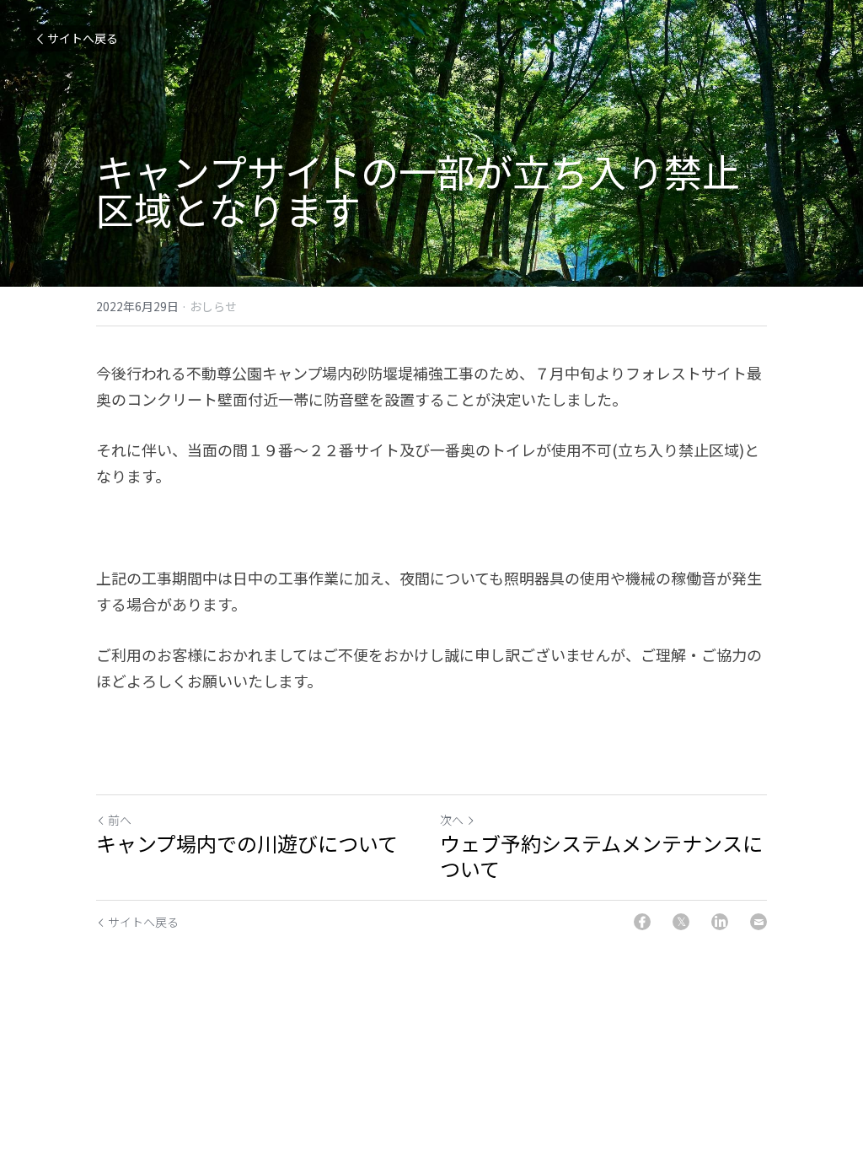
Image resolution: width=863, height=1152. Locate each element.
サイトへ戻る (82, 38)
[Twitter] (681, 921)
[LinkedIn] (719, 921)
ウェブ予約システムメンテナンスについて (601, 856)
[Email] (758, 921)
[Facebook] (642, 921)
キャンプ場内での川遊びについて (247, 843)
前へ (119, 819)
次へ (452, 819)
